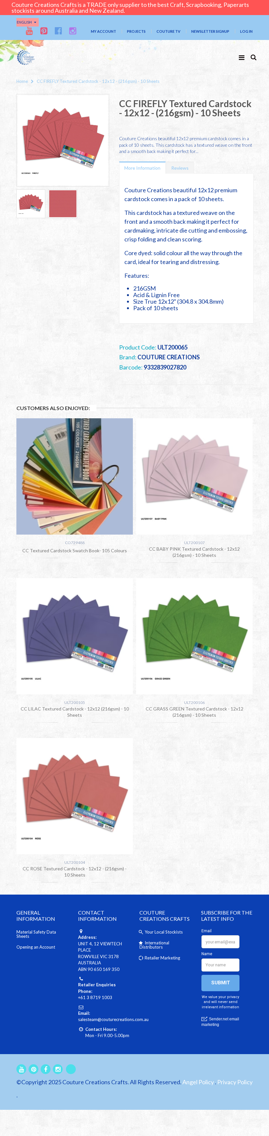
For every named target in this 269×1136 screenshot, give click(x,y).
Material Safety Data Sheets (36, 934)
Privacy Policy (235, 1082)
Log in (246, 31)
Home (22, 81)
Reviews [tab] (180, 168)
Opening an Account (35, 947)
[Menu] (241, 57)
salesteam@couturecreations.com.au (113, 1019)
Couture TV (168, 31)
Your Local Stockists (164, 932)
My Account (103, 31)
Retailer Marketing (162, 957)
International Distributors (154, 945)
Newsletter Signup (210, 31)
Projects (136, 31)
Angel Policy (198, 1082)
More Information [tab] (142, 168)
